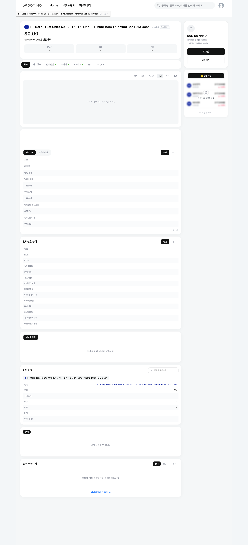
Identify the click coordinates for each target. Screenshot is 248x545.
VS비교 (77, 64)
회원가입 (206, 60)
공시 (90, 64)
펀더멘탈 (50, 64)
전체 (27, 432)
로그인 (206, 51)
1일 (160, 76)
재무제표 (29, 152)
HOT (165, 463)
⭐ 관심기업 (206, 75)
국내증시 (69, 5)
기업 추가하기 (207, 112)
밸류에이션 (43, 152)
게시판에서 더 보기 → (101, 492)
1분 (135, 76)
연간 (165, 152)
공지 (174, 463)
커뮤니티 (85, 5)
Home (54, 5)
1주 (167, 76)
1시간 (151, 76)
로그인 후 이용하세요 (206, 98)
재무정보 (37, 64)
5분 (143, 76)
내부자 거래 (31, 337)
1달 (175, 76)
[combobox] (186, 5)
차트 (26, 64)
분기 (174, 152)
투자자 (64, 64)
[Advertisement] (100, 139)
